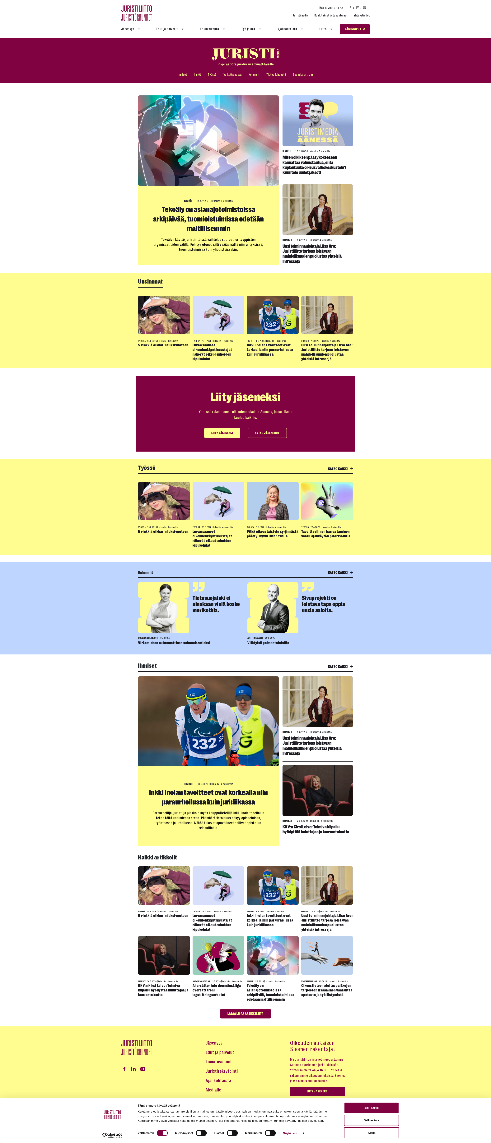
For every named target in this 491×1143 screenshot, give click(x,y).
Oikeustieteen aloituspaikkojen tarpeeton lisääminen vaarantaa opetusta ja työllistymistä (327, 990)
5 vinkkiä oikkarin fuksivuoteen (163, 345)
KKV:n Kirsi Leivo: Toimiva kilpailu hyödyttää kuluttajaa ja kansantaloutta (316, 829)
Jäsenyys (127, 29)
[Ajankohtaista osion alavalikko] (302, 29)
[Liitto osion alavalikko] (331, 29)
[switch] (201, 1133)
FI (350, 7)
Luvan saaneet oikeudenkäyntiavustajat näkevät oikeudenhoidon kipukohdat (212, 352)
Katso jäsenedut (267, 433)
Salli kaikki (371, 1107)
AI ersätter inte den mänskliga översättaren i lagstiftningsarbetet (217, 990)
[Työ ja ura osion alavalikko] (260, 29)
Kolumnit (254, 74)
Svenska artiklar (303, 74)
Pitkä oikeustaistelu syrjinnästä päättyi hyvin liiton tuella (272, 533)
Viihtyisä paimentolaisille (268, 643)
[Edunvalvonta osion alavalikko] (224, 29)
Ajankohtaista (287, 29)
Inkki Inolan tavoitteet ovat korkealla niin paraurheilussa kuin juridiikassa (270, 350)
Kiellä (371, 1132)
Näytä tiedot (291, 1133)
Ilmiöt (197, 74)
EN (364, 7)
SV (357, 7)
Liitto (323, 29)
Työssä (212, 74)
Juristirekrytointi (222, 1071)
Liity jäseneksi (222, 433)
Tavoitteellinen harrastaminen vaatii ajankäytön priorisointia (326, 533)
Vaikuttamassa (232, 74)
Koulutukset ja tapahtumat (331, 15)
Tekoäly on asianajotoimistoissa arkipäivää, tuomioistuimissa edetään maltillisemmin (208, 219)
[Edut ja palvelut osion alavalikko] (182, 29)
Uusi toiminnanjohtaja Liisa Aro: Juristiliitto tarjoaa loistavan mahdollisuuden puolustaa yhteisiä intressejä (312, 254)
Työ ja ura (248, 29)
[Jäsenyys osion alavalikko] (139, 29)
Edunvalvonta (209, 29)
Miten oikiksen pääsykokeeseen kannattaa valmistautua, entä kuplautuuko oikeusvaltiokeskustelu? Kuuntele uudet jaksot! (314, 165)
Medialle (213, 1090)
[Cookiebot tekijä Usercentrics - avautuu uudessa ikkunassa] (112, 1135)
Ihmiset (182, 74)
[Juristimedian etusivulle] (245, 57)
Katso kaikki (338, 469)
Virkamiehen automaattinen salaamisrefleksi (174, 643)
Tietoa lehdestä (276, 74)
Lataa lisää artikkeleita (245, 1013)
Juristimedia (300, 15)
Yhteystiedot (362, 15)
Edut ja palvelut (167, 29)
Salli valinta (371, 1120)
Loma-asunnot (219, 1061)
